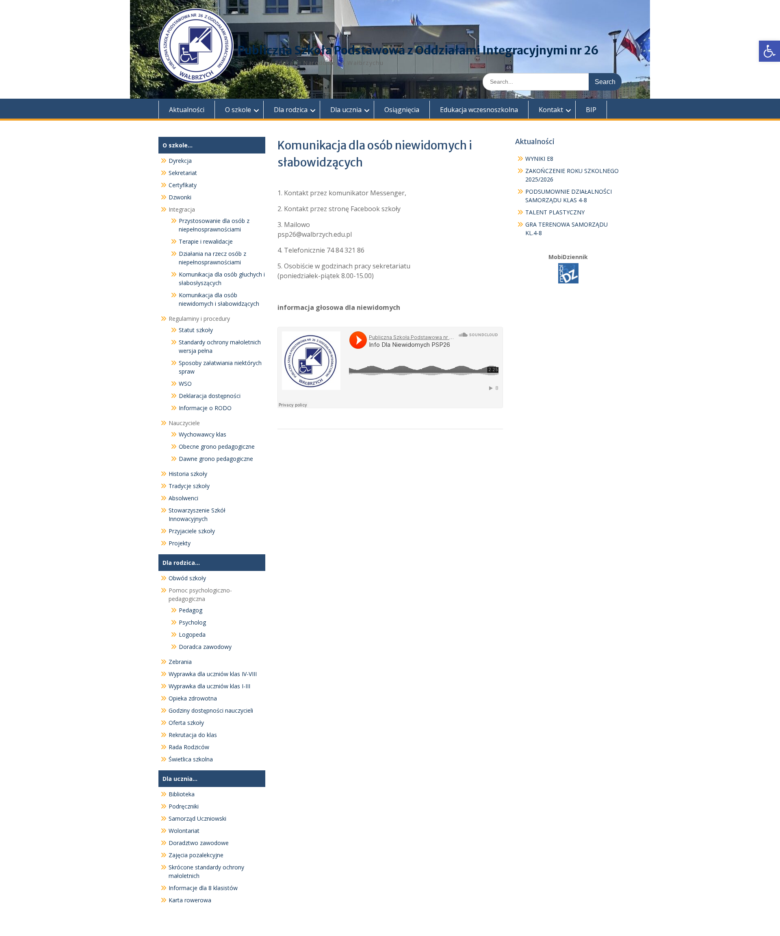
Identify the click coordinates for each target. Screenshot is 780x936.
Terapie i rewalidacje (206, 241)
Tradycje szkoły (189, 486)
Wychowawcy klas (202, 434)
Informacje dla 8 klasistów (203, 888)
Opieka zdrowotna (193, 698)
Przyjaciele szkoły (192, 531)
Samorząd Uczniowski (197, 818)
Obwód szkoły (187, 578)
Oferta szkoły (186, 722)
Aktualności (186, 109)
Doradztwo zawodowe (199, 843)
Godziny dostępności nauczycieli (211, 710)
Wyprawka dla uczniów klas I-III (209, 686)
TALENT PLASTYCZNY (555, 212)
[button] (769, 51)
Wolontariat (184, 830)
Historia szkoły (188, 474)
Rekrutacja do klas (193, 735)
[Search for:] (552, 81)
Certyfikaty (183, 185)
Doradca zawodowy (205, 647)
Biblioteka (182, 794)
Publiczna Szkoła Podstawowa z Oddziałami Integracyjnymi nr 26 (418, 50)
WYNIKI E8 (539, 158)
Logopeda (192, 634)
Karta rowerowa (190, 900)
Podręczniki (184, 806)
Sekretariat (183, 173)
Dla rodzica (291, 109)
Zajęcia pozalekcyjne (196, 855)
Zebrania (180, 662)
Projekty (180, 543)
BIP (591, 109)
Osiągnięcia (401, 109)
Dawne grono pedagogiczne (216, 459)
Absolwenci (183, 498)
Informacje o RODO (205, 408)
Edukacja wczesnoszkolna (479, 109)
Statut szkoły (196, 330)
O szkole (238, 109)
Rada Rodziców (189, 747)
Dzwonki (180, 197)
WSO (185, 383)
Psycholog (192, 622)
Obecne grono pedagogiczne (217, 446)
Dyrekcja (180, 160)
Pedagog (190, 610)
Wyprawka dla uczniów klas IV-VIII (213, 674)
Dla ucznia (346, 109)
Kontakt (551, 109)
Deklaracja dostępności (209, 396)
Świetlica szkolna (191, 759)
